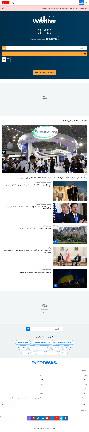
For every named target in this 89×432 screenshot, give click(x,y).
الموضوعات (84, 370)
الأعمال (85, 380)
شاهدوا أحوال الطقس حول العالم (44, 72)
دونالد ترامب (44, 347)
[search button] (4, 48)
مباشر (5, 2)
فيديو (85, 393)
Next (85, 384)
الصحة (40, 352)
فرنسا (32, 347)
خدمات (85, 405)
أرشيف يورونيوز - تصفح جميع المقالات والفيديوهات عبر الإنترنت (25, 398)
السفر (86, 389)
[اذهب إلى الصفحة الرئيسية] (81, 2)
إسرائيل (56, 347)
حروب (23, 347)
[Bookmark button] (30, 39)
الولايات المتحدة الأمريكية (43, 182)
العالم (85, 175)
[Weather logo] (44, 21)
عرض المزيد (83, 410)
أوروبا (85, 375)
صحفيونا (84, 398)
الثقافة (41, 389)
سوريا (63, 352)
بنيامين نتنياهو (28, 352)
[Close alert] (2, 8)
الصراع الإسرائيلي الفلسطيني (42, 342)
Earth (41, 380)
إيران (49, 248)
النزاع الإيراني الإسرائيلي (64, 342)
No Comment (46, 226)
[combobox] (44, 48)
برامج (41, 393)
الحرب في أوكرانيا (23, 342)
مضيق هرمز (52, 352)
